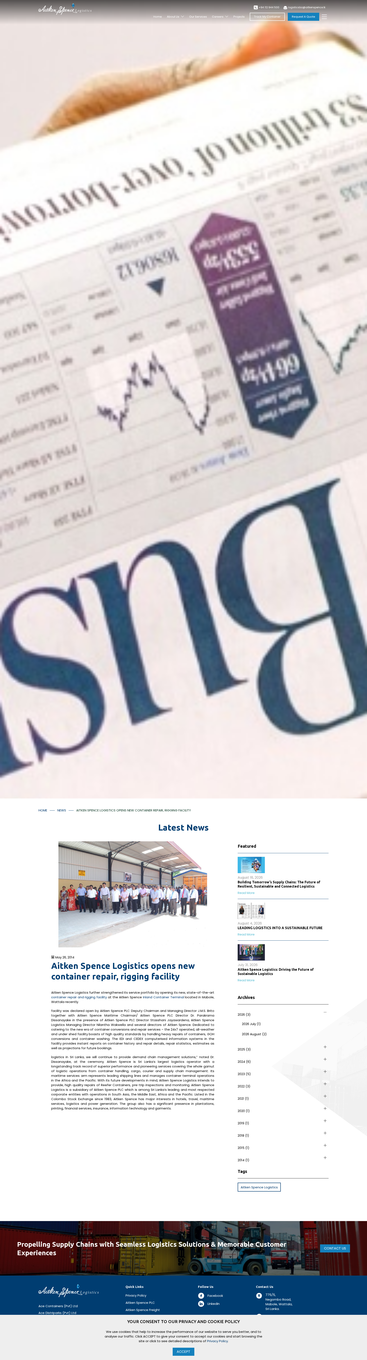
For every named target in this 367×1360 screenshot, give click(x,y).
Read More (246, 893)
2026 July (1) (251, 1024)
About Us (173, 17)
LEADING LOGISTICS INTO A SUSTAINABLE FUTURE (280, 928)
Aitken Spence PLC (140, 1302)
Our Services (198, 17)
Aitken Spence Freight (143, 1310)
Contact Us (335, 1248)
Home (157, 17)
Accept (183, 1351)
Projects (239, 17)
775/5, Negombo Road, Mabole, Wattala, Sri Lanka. (278, 1302)
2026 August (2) (254, 1034)
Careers (217, 17)
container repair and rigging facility (79, 997)
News (61, 810)
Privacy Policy (136, 1295)
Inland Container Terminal (163, 997)
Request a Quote (303, 17)
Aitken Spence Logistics (259, 1187)
